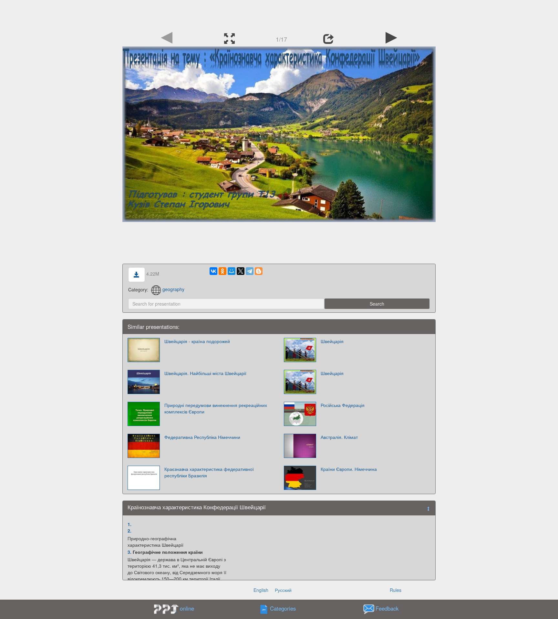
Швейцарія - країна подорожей (197, 341)
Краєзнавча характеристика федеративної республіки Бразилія (209, 472)
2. (129, 530)
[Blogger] (259, 271)
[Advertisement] (279, 14)
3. (129, 552)
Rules (395, 590)
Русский (283, 590)
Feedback (387, 608)
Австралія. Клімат (339, 437)
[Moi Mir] (231, 271)
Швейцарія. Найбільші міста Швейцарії (205, 373)
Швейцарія (332, 341)
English (260, 590)
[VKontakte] (213, 271)
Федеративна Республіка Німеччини (202, 437)
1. (129, 524)
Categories (283, 608)
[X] (240, 271)
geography (173, 289)
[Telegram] (249, 271)
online (187, 608)
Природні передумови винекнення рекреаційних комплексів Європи (215, 408)
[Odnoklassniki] (222, 271)
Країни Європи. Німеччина (349, 469)
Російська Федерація (343, 405)
